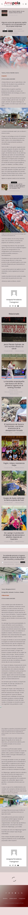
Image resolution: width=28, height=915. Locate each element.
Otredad (10, 31)
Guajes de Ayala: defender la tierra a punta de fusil (14, 499)
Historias (5, 31)
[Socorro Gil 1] (14, 409)
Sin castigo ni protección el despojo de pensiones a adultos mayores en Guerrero (14, 536)
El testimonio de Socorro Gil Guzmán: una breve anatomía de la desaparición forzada (14, 427)
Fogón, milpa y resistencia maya (14, 464)
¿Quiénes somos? (13, 898)
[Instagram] (12, 893)
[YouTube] (15, 893)
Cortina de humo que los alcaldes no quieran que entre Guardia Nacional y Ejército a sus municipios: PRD (17, 186)
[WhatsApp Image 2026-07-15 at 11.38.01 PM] (14, 366)
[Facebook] (6, 893)
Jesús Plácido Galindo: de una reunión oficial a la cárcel (16, 12)
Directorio (5, 898)
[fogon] (14, 448)
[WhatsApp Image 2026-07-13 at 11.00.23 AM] (14, 518)
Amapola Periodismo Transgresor (14, 29)
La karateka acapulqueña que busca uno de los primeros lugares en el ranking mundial (14, 384)
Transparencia (22, 898)
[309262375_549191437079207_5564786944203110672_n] (5, 187)
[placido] (4, 13)
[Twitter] (9, 893)
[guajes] (14, 483)
